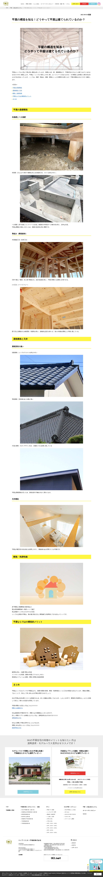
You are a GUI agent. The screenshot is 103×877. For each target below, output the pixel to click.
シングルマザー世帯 (51, 812)
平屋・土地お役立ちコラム (90, 806)
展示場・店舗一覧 (59, 3)
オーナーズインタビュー (47, 3)
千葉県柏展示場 (25, 821)
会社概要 (20, 854)
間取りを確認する (17, 708)
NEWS (22, 4)
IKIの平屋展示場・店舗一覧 (28, 809)
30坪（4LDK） (50, 830)
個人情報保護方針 (36, 875)
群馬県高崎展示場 (26, 814)
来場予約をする (16, 728)
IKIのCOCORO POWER (70, 814)
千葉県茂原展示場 (26, 823)
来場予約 (93, 3)
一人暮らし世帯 (50, 816)
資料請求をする (16, 718)
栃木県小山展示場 (26, 816)
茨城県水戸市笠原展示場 (27, 818)
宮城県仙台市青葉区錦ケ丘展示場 (29, 812)
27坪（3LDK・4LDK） (52, 827)
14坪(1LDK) (49, 818)
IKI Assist (67, 812)
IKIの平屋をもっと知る (70, 809)
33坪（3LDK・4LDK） (52, 832)
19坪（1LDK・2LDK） (52, 823)
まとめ (15, 99)
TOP (7, 806)
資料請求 (84, 3)
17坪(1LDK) (49, 821)
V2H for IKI (67, 816)
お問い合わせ (76, 3)
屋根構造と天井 (17, 90)
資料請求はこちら (74, 773)
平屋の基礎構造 (17, 87)
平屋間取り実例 (10, 810)
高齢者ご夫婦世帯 (51, 814)
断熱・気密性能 (17, 93)
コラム (68, 3)
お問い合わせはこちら (75, 791)
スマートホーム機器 (69, 818)
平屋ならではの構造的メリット (22, 96)
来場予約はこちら (28, 791)
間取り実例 (29, 3)
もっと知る (36, 3)
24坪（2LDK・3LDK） (52, 825)
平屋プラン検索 (50, 809)
